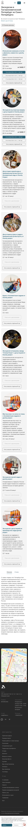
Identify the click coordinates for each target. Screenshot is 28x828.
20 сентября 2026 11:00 (13, 137)
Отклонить (16, 825)
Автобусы (4, 766)
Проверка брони (6, 738)
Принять (4, 825)
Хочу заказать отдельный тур (14, 83)
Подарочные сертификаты (9, 748)
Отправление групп (7, 745)
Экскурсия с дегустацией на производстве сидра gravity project (12, 530)
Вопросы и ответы (6, 756)
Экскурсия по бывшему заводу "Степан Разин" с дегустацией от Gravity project (14, 353)
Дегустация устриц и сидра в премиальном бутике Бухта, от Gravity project (13, 236)
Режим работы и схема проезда (10, 740)
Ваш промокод (6, 769)
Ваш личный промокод (8, 764)
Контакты (4, 753)
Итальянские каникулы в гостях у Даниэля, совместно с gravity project (13, 53)
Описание (9, 572)
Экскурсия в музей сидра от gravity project (12, 478)
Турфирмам (5, 797)
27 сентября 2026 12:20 (13, 79)
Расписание (5, 743)
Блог (3, 800)
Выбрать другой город (7, 20)
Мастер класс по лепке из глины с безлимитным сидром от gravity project (14, 416)
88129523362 (4, 701)
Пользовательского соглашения (12, 813)
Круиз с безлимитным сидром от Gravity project (14, 296)
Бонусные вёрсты (6, 759)
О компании (5, 779)
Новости (4, 785)
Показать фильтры (9, 25)
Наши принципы (6, 782)
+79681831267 (18, 715)
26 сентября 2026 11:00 (13, 140)
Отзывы (17, 572)
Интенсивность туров (7, 795)
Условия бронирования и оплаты (10, 787)
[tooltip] (15, 2)
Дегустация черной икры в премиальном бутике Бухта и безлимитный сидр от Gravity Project (13, 174)
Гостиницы (5, 771)
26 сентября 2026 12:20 (13, 75)
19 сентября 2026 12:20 (13, 72)
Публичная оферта (7, 735)
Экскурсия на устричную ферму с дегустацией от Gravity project (14, 111)
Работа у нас (5, 792)
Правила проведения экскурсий (10, 790)
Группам (4, 761)
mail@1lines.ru (4, 715)
